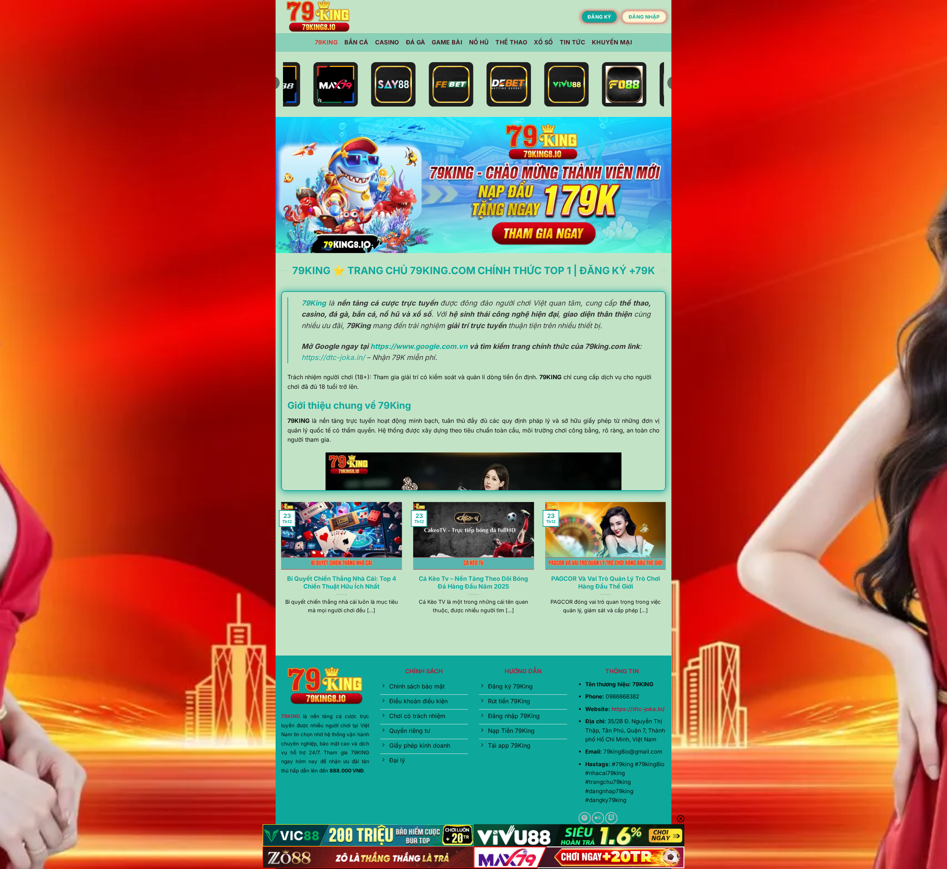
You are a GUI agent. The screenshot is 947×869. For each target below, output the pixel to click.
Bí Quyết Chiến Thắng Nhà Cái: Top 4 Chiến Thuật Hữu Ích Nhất (341, 582)
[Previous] (279, 567)
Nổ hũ (479, 42)
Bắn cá (356, 42)
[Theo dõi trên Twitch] (611, 818)
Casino (387, 42)
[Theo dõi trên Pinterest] (585, 818)
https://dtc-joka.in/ (333, 357)
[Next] (667, 567)
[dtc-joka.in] (318, 16)
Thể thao (511, 42)
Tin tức (572, 42)
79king (326, 42)
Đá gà (415, 42)
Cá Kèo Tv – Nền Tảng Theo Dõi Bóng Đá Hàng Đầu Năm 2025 (473, 582)
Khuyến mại (612, 42)
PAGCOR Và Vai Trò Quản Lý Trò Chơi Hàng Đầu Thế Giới (605, 582)
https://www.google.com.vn (419, 346)
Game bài (447, 42)
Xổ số (543, 42)
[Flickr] (598, 818)
